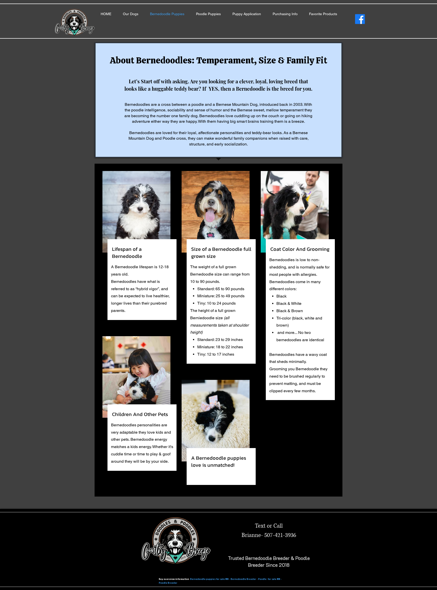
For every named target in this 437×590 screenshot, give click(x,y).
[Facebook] (360, 19)
